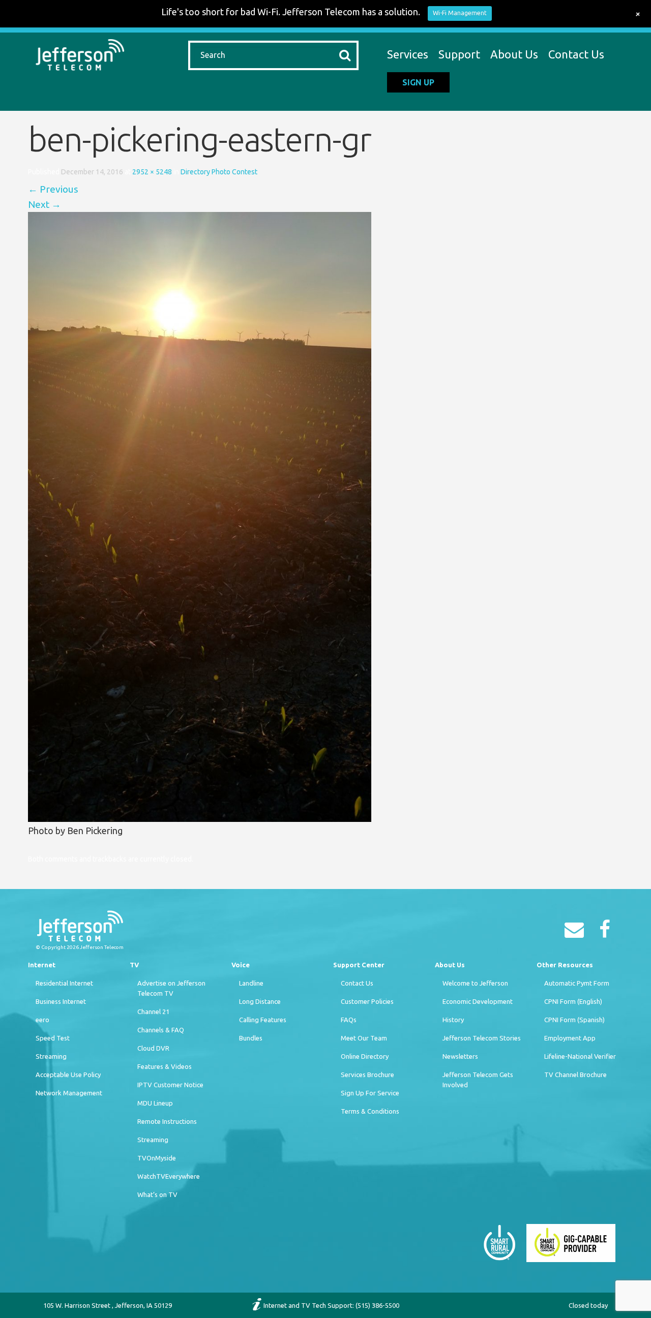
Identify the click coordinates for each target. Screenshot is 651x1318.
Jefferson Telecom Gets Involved (477, 1079)
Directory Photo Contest (219, 172)
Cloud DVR (153, 1048)
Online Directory (365, 1056)
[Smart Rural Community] (499, 1241)
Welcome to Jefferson (475, 983)
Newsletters (460, 1056)
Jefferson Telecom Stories (481, 1037)
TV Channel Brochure (575, 1074)
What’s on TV (157, 1194)
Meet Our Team (364, 1037)
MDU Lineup (155, 1103)
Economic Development (477, 1001)
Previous (53, 189)
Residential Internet (64, 983)
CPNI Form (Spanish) (574, 1019)
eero (42, 1019)
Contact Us (576, 54)
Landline (251, 983)
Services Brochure (367, 1074)
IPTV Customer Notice (170, 1084)
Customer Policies (367, 1001)
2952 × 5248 (152, 172)
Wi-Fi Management (460, 13)
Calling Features (262, 1019)
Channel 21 (153, 1011)
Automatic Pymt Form (576, 983)
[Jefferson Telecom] (80, 53)
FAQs (349, 1019)
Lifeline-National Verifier (580, 1056)
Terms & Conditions (370, 1111)
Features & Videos (164, 1066)
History (453, 1019)
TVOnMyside (156, 1157)
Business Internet (61, 1001)
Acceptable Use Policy (68, 1074)
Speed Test (53, 1037)
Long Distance (260, 1001)
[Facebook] (607, 932)
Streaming (51, 1056)
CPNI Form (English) (573, 1001)
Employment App (570, 1037)
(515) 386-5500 (377, 1305)
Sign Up (418, 82)
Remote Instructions (167, 1121)
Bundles (250, 1037)
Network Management (69, 1092)
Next (44, 204)
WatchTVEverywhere (168, 1176)
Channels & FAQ (160, 1029)
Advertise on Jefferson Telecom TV (171, 988)
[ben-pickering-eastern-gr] (199, 516)
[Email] (577, 932)
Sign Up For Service (370, 1092)
